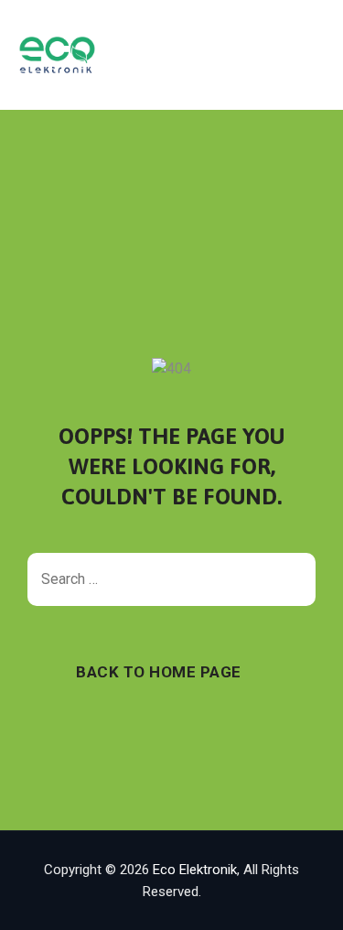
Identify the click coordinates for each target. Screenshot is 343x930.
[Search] (293, 579)
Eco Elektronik (195, 869)
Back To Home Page (158, 672)
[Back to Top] (304, 900)
